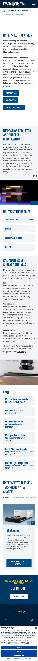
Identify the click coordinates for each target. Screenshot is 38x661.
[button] (34, 176)
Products (10, 93)
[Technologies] (4, 11)
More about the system (18, 562)
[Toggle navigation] (33, 4)
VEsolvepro (21, 352)
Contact (10, 100)
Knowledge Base (13, 107)
